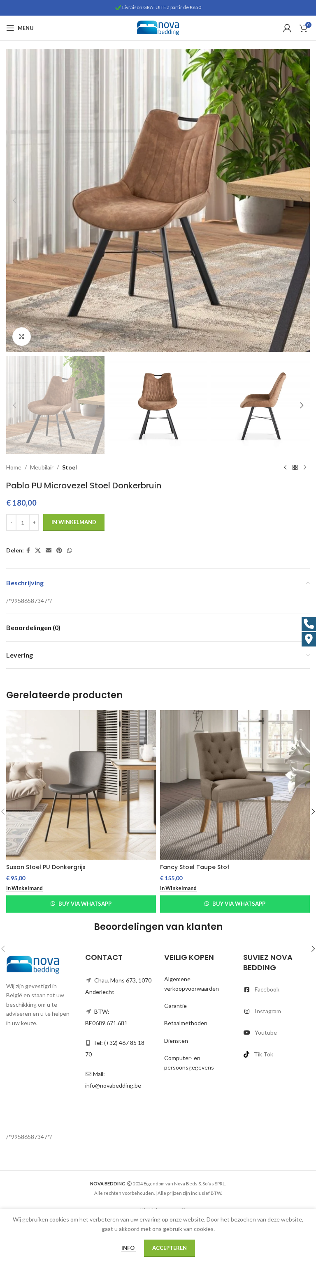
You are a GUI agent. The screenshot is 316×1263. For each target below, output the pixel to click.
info (128, 1248)
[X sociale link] (38, 550)
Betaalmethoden (185, 1022)
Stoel (69, 467)
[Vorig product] (285, 467)
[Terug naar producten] (295, 467)
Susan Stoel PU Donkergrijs (46, 867)
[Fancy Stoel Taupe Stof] (235, 785)
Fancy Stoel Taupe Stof (195, 867)
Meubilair (41, 467)
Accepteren (169, 1248)
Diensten (176, 1040)
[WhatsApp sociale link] (69, 550)
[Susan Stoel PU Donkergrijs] (81, 785)
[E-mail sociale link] (48, 550)
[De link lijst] (276, 989)
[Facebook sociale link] (28, 550)
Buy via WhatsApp (85, 903)
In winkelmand (73, 522)
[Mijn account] (287, 28)
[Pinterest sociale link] (59, 550)
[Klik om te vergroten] (21, 336)
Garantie (175, 1005)
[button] (14, 200)
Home (13, 467)
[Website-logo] (158, 27)
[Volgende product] (305, 467)
